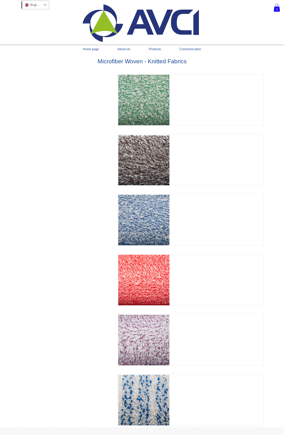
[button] (277, 8)
